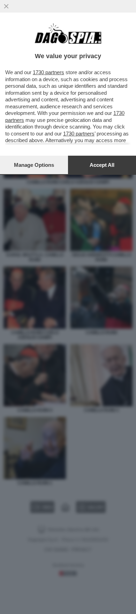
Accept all (102, 165)
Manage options (34, 165)
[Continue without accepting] (6, 6)
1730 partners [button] (48, 72)
